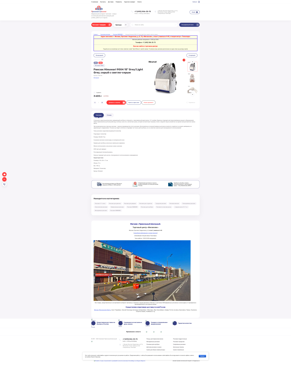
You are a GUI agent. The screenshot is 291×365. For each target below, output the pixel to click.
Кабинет (195, 2)
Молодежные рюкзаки (101, 210)
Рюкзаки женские (174, 203)
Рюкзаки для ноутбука (147, 207)
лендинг (189, 360)
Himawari (96, 78)
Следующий (192, 55)
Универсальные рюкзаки (117, 207)
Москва (96, 310)
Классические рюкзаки (101, 207)
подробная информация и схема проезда (145, 233)
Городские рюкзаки (161, 203)
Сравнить (98, 92)
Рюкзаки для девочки (115, 203)
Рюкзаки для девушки (130, 203)
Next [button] (192, 94)
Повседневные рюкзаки (188, 203)
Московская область (105, 310)
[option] (166, 78)
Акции (193, 12)
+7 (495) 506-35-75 (143, 11)
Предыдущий (99, 55)
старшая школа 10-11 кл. (181, 207)
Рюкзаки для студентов (145, 203)
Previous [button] (192, 62)
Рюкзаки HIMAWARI (132, 207)
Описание (98, 115)
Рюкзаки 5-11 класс (100, 203)
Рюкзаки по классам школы (163, 207)
